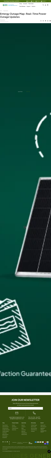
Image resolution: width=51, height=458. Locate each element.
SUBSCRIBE (25, 239)
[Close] (38, 218)
